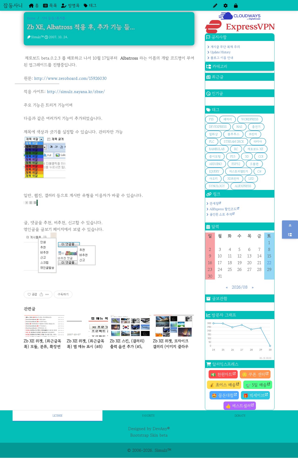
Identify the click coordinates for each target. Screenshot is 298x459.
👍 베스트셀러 (238, 406)
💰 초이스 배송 (222, 385)
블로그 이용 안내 (221, 57)
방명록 (73, 5)
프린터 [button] (253, 134)
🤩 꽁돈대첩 (223, 395)
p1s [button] (211, 119)
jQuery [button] (214, 171)
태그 (92, 5)
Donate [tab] (240, 416)
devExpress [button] (218, 127)
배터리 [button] (228, 119)
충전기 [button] (256, 127)
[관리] (225, 5)
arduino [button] (215, 164)
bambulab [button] (216, 149)
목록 (52, 5)
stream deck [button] (234, 141)
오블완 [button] (254, 164)
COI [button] (260, 156)
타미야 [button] (258, 141)
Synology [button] (217, 186)
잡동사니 (13, 5)
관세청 (214, 203)
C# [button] (259, 171)
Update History (220, 52)
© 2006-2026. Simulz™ (149, 450)
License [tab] (57, 416)
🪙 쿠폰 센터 (253, 374)
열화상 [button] (213, 134)
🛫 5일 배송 (256, 385)
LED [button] (251, 178)
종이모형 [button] (214, 156)
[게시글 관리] (47, 294)
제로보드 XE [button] (255, 149)
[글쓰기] (215, 5)
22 (269, 263)
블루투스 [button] (233, 134)
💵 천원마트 (221, 374)
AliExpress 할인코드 (223, 209)
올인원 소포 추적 (221, 214)
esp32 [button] (236, 164)
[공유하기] (41, 294)
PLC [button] (211, 141)
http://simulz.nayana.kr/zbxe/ (76, 91)
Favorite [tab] (148, 416)
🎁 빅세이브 (253, 395)
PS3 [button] (232, 156)
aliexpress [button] (243, 186)
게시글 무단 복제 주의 (225, 46)
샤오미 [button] (213, 178)
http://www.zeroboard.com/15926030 (70, 78)
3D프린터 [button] (233, 178)
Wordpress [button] (249, 119)
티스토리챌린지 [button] (238, 171)
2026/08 (239, 287)
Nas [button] (239, 127)
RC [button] (236, 149)
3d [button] (247, 156)
